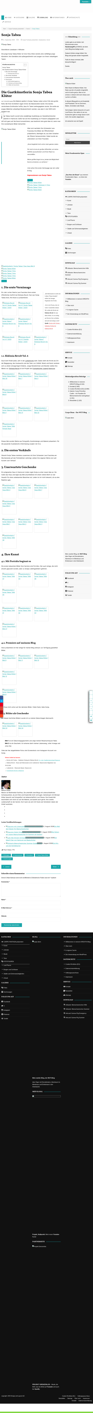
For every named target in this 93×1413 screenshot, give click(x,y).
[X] (1, 701)
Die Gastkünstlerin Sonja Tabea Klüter (14, 69)
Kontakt (72, 386)
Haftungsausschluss (84, 1396)
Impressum (86, 1398)
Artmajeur (7, 855)
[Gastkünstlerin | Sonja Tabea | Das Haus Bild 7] (41, 491)
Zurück (7, 867)
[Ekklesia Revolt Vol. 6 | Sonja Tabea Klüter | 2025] (9, 309)
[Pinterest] (1, 704)
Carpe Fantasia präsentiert (30, 40)
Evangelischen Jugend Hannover (44, 368)
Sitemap (69, 1398)
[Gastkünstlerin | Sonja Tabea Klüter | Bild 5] (41, 379)
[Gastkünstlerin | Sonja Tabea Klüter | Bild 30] (9, 379)
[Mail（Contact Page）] (6, 806)
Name (3, 899)
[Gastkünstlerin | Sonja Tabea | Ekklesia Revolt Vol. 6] (9, 324)
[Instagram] (6, 816)
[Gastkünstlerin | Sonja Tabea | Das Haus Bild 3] (41, 525)
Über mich (77, 1398)
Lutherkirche (29, 361)
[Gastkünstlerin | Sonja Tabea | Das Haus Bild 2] (25, 525)
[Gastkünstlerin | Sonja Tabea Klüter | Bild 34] (25, 729)
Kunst (48, 40)
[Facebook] (6, 813)
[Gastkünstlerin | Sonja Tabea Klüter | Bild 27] (9, 630)
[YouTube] (1, 712)
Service (39, 843)
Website (3, 916)
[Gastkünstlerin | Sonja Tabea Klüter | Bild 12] (9, 677)
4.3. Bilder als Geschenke (12, 85)
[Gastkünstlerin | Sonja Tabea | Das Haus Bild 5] (9, 507)
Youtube (50, 1387)
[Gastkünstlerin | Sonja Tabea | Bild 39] (9, 541)
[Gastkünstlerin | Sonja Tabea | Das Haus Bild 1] (9, 525)
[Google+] (1, 708)
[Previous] (30, 180)
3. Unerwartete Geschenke (12, 77)
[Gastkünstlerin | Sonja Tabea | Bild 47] (9, 580)
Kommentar (5, 882)
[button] (1, 116)
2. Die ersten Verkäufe (10, 75)
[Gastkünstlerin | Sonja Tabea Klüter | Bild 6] (9, 395)
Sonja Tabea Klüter (43, 855)
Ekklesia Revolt (14, 368)
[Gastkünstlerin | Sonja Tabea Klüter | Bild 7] (25, 379)
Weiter (55, 867)
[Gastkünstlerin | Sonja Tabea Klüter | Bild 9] (9, 661)
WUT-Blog (51, 1078)
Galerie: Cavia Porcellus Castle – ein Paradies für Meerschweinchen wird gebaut (79, 393)
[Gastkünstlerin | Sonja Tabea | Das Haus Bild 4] (9, 491)
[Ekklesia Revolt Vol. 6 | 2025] (9, 343)
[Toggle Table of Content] (24, 64)
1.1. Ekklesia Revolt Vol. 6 (12, 73)
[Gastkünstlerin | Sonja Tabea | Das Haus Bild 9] (25, 491)
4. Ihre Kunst (8, 79)
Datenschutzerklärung (85, 1400)
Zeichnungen (7, 859)
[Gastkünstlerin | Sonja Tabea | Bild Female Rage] (9, 430)
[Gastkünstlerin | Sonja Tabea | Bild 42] (25, 614)
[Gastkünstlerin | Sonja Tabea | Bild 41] (9, 614)
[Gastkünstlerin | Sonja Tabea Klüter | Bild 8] (9, 695)
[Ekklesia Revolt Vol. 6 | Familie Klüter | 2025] (25, 343)
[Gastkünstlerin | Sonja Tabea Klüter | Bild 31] (25, 414)
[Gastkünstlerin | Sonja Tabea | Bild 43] (41, 614)
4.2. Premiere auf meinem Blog (14, 83)
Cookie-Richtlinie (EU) (77, 389)
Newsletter (73, 400)
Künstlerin (30, 855)
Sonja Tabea (6, 67)
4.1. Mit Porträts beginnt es (13, 81)
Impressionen (18, 855)
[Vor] (4, 281)
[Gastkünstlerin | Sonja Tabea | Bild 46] (41, 580)
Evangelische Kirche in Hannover (15, 770)
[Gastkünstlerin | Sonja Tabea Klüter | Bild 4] (9, 414)
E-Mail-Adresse (6, 908)
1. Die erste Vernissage (10, 71)
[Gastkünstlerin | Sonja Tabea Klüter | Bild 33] (9, 729)
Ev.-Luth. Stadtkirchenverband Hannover (49, 760)
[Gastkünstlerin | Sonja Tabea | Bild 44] (25, 580)
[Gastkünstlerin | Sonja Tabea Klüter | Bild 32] (41, 414)
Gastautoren (42, 40)
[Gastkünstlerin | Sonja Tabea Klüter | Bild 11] (25, 661)
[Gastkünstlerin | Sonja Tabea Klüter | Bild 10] (41, 661)
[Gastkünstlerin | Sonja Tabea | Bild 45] (9, 596)
